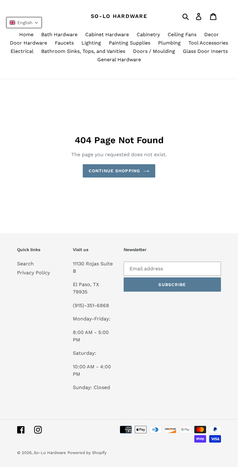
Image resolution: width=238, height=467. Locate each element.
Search (25, 264)
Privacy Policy (33, 273)
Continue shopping (114, 170)
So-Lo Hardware (119, 16)
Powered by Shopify (87, 452)
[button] (24, 22)
